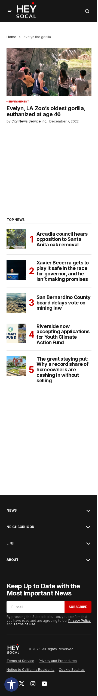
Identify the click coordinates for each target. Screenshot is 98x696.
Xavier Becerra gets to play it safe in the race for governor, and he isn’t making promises (62, 271)
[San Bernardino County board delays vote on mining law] (16, 303)
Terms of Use (24, 624)
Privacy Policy (79, 620)
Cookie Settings (72, 670)
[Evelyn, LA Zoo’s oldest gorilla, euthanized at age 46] (49, 72)
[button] (11, 684)
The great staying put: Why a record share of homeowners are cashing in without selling (62, 369)
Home (11, 37)
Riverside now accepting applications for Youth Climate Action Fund (63, 334)
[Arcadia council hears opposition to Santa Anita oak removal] (16, 239)
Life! (10, 543)
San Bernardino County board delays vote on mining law (63, 302)
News (12, 510)
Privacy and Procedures (58, 661)
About (13, 560)
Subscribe (78, 607)
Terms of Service (20, 661)
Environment (18, 101)
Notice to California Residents (30, 670)
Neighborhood (20, 527)
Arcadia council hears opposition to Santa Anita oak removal (61, 239)
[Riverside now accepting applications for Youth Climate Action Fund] (16, 333)
